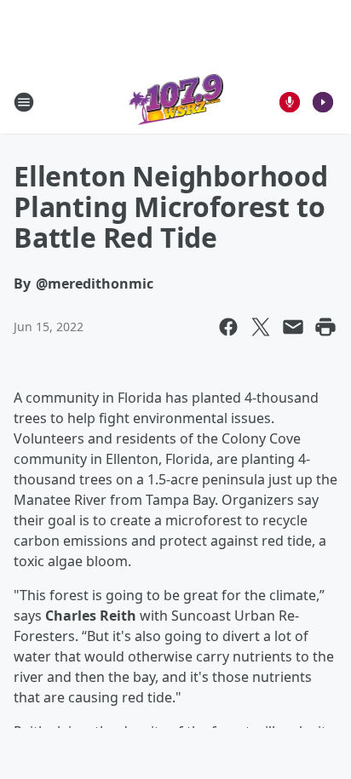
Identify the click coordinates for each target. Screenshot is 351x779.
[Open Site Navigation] (24, 102)
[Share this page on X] (261, 327)
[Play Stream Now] (323, 102)
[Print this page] (325, 327)
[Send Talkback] (289, 102)
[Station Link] (176, 101)
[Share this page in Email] (293, 327)
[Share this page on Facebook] (228, 327)
